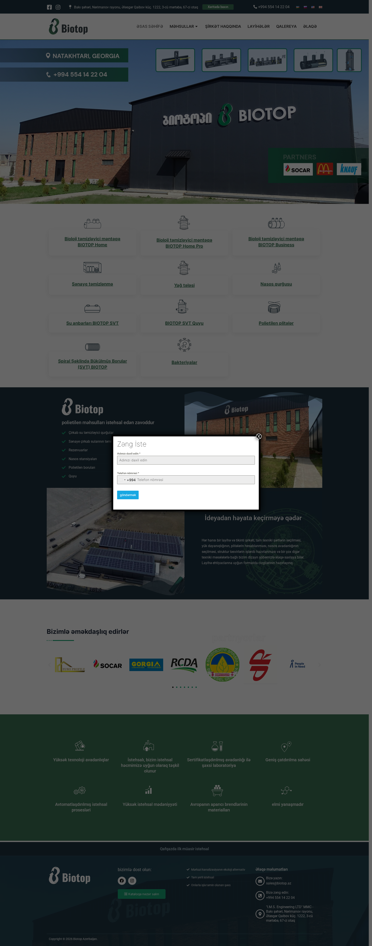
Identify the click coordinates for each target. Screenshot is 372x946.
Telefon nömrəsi (128, 473)
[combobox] (126, 480)
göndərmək (128, 495)
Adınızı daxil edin (129, 453)
